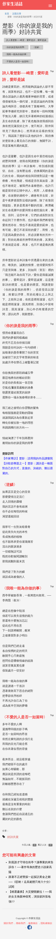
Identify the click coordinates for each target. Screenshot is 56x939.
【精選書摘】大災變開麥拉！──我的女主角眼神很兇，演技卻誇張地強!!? (30, 896)
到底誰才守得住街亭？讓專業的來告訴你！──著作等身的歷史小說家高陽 (31, 867)
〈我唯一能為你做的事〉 (16, 54)
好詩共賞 (13, 837)
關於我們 (8, 923)
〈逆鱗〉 (36, 47)
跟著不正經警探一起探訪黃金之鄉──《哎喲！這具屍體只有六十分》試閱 (30, 881)
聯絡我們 (20, 923)
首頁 (7, 13)
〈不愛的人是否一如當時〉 (18, 61)
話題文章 (16, 13)
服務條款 (33, 923)
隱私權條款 (46, 923)
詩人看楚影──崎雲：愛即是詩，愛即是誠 (26, 40)
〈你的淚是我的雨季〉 (15, 47)
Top (52, 71)
